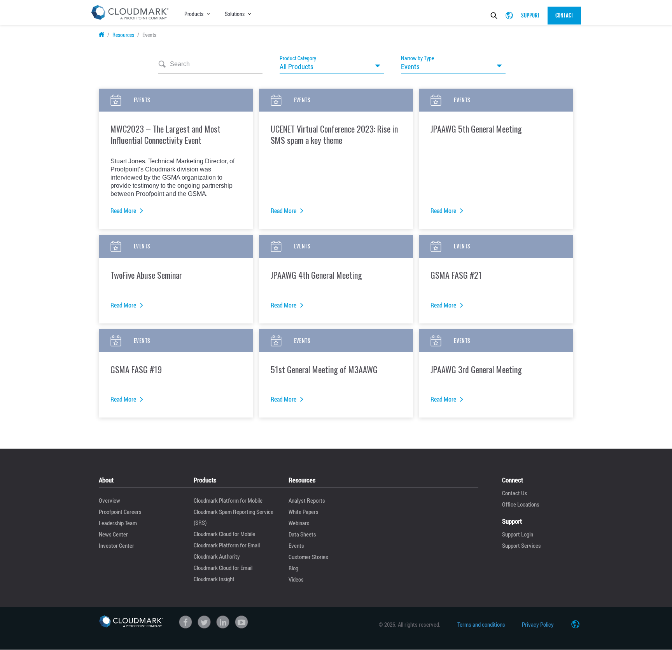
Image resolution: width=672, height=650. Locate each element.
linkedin (222, 622)
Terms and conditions (481, 624)
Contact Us (514, 493)
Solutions (235, 13)
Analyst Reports (307, 500)
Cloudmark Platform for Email (227, 545)
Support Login (517, 534)
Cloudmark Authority (217, 556)
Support (530, 15)
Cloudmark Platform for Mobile (228, 500)
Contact (564, 15)
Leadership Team (118, 523)
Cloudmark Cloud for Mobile (224, 534)
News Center (113, 534)
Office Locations (520, 504)
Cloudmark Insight (214, 579)
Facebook (185, 622)
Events (296, 545)
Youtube (241, 622)
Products (193, 13)
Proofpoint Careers (120, 511)
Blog (293, 568)
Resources (123, 34)
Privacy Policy (538, 624)
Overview (109, 500)
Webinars (299, 523)
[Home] (131, 621)
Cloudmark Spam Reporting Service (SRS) (233, 517)
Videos (296, 579)
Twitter (204, 622)
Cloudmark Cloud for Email (223, 567)
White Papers (303, 511)
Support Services (521, 545)
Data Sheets (302, 534)
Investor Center (116, 545)
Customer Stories (308, 557)
